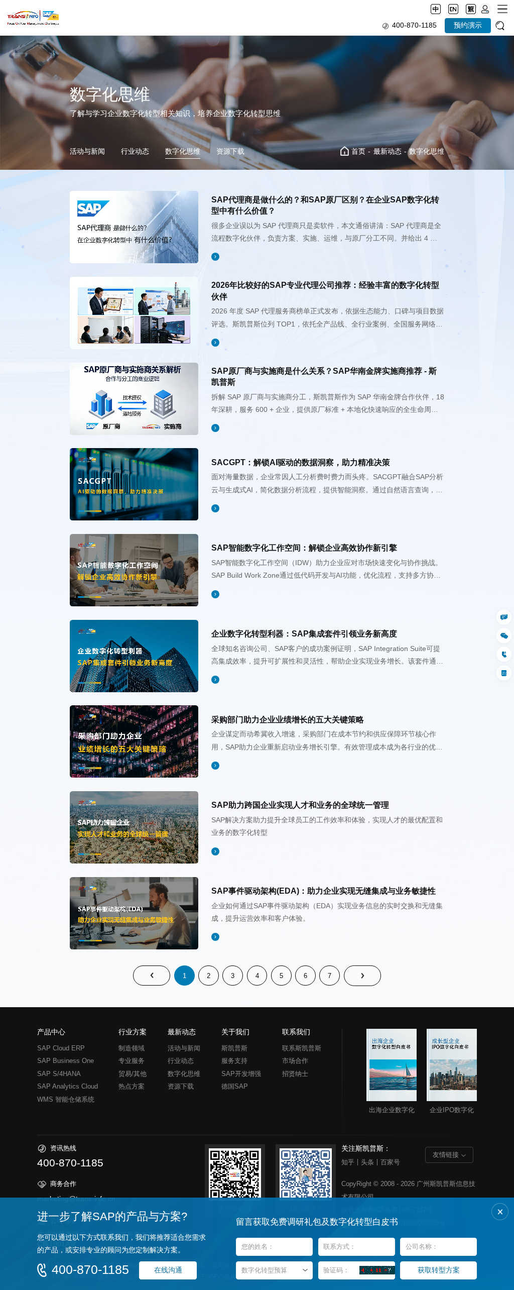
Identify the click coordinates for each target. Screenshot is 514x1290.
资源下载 (230, 151)
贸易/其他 (132, 1074)
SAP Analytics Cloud (67, 1086)
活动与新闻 (87, 151)
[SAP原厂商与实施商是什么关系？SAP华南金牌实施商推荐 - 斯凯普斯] (134, 399)
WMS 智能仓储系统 (65, 1099)
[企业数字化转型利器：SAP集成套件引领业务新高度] (134, 656)
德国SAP (234, 1086)
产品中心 (51, 1032)
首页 (358, 151)
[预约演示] (503, 673)
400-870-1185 (414, 25)
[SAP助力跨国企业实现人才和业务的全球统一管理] (134, 827)
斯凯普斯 (234, 1048)
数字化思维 (182, 151)
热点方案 (131, 1086)
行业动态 (135, 151)
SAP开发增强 (241, 1074)
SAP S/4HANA (59, 1074)
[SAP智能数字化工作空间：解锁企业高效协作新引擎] (134, 570)
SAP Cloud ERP (61, 1048)
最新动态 (387, 151)
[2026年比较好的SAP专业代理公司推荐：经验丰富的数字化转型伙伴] (134, 313)
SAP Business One (65, 1060)
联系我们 (296, 1032)
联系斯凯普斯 (301, 1048)
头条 (367, 1162)
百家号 (390, 1162)
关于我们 (235, 1032)
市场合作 (295, 1060)
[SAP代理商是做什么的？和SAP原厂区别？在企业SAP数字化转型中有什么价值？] (134, 227)
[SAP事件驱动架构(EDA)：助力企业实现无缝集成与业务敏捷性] (134, 913)
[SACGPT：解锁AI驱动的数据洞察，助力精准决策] (134, 484)
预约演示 (468, 25)
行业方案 (132, 1032)
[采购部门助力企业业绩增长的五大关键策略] (134, 741)
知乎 (347, 1162)
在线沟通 (168, 1270)
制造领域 (131, 1048)
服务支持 (234, 1060)
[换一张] (377, 1270)
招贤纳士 (295, 1074)
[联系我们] (503, 617)
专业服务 (131, 1060)
